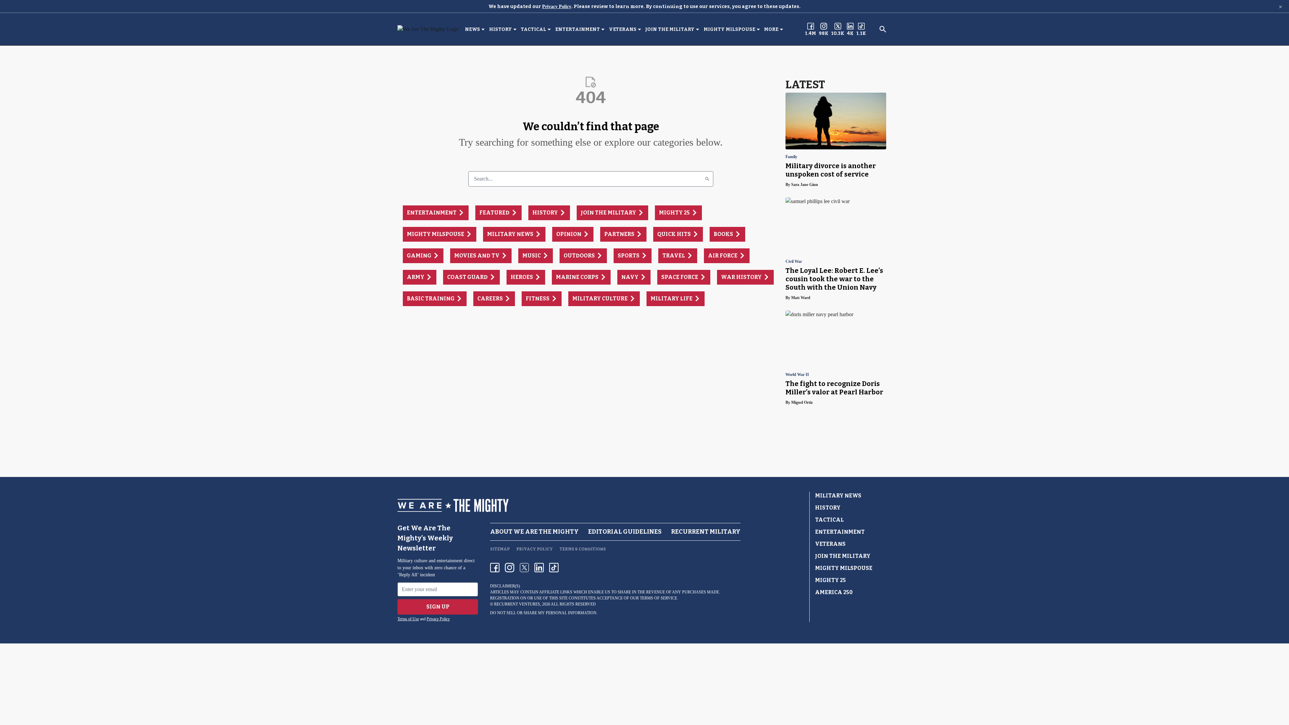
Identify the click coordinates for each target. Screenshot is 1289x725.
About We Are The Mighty (534, 531)
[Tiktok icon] (554, 567)
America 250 (834, 592)
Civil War (793, 261)
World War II (797, 375)
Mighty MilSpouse (729, 29)
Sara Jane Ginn (804, 184)
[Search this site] (882, 29)
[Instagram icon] (509, 567)
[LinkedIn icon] (539, 567)
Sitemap (500, 549)
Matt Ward (800, 297)
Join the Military (670, 29)
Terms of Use (408, 619)
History (500, 29)
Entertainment (577, 29)
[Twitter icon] (524, 567)
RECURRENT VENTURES (517, 604)
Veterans (622, 29)
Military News (838, 495)
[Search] (707, 179)
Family (791, 157)
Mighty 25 (830, 580)
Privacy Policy (556, 6)
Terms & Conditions (583, 549)
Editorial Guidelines (625, 531)
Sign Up (437, 606)
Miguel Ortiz (802, 402)
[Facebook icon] (494, 567)
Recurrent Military (706, 531)
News (472, 29)
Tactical (533, 29)
